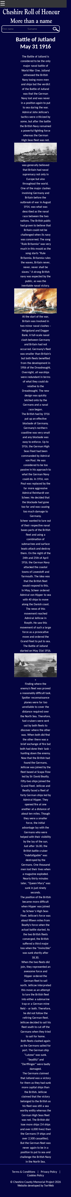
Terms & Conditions (23, 1172)
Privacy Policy (49, 1172)
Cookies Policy (35, 1175)
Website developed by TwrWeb (35, 1185)
